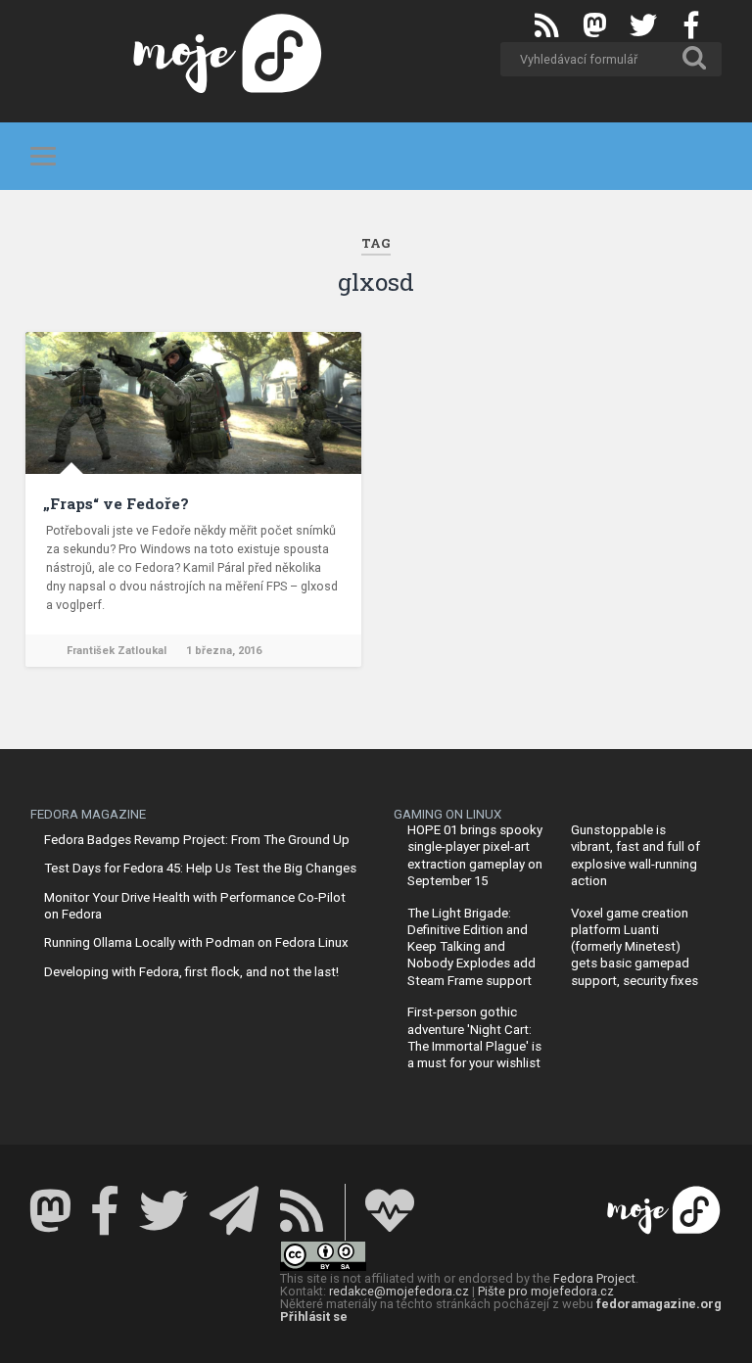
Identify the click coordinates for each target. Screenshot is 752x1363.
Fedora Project (594, 1278)
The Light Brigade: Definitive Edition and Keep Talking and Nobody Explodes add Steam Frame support (471, 947)
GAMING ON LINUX (447, 814)
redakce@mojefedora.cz (399, 1291)
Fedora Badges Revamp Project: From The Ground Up (197, 839)
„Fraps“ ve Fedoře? (116, 503)
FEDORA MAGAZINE (88, 814)
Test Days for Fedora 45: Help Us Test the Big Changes (200, 868)
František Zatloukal (116, 650)
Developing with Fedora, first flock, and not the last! (191, 971)
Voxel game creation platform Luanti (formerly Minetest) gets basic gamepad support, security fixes (634, 947)
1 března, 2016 (223, 650)
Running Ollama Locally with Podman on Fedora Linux (196, 942)
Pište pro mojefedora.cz (546, 1291)
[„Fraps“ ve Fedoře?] (193, 403)
